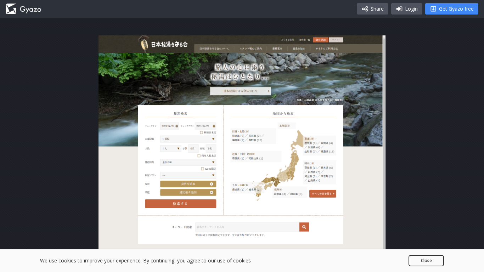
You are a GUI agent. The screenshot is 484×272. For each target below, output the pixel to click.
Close (426, 260)
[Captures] (23, 9)
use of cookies (234, 260)
